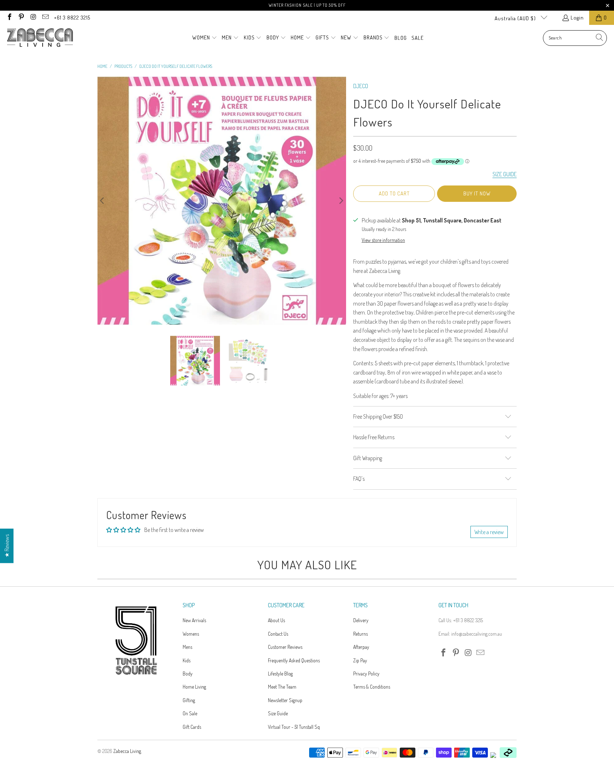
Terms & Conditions (371, 687)
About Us (276, 620)
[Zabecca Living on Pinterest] (21, 17)
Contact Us (278, 634)
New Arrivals (194, 620)
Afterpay (361, 647)
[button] (204, 38)
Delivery (360, 620)
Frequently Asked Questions (294, 660)
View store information (383, 240)
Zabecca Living (127, 751)
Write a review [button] (489, 531)
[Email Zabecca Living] (45, 17)
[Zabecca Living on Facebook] (9, 17)
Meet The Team (282, 687)
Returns (360, 634)
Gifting (189, 700)
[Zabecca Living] (40, 38)
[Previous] (102, 200)
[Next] (340, 200)
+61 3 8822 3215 (72, 17)
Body (188, 674)
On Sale (190, 713)
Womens (191, 634)
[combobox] (575, 38)
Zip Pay (360, 660)
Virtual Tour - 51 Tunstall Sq (294, 727)
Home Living (194, 687)
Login (577, 17)
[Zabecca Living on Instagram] (33, 17)
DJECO (360, 86)
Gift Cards (192, 727)
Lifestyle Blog (280, 674)
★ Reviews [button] (6, 546)
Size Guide (278, 713)
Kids (186, 660)
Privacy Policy (366, 674)
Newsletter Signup (285, 700)
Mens (187, 647)
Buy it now (477, 193)
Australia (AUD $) (516, 18)
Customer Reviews (285, 647)
